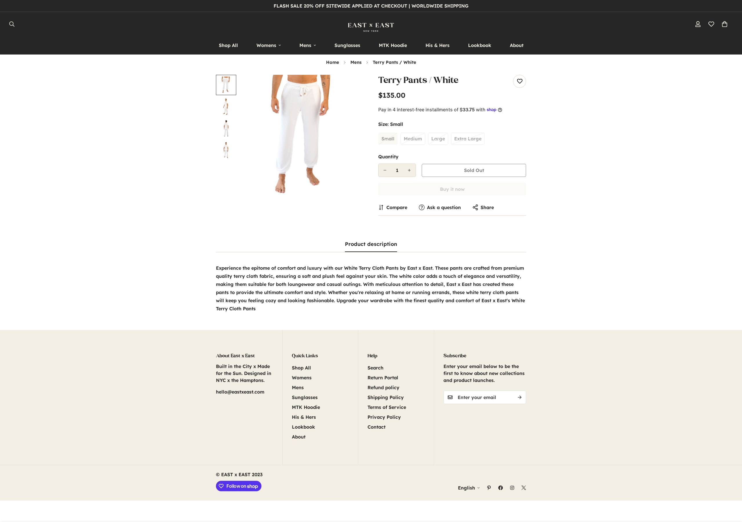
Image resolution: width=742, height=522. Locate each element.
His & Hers (437, 45)
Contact (376, 427)
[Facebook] (500, 487)
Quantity (388, 157)
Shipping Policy (386, 397)
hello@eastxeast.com (240, 392)
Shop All (228, 45)
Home (332, 62)
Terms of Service (387, 407)
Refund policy (383, 387)
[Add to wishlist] (519, 81)
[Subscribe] (519, 397)
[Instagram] (512, 487)
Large (438, 139)
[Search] (11, 24)
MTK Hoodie (393, 45)
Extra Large (467, 139)
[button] (724, 24)
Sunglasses (347, 45)
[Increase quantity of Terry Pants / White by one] (409, 170)
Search (375, 368)
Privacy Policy (384, 417)
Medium (413, 139)
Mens (305, 45)
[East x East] (371, 24)
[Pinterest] (489, 487)
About (516, 45)
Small (387, 139)
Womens (266, 45)
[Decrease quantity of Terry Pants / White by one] (385, 170)
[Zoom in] (351, 87)
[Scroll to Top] (730, 490)
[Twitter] (523, 487)
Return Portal (383, 377)
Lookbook (479, 45)
